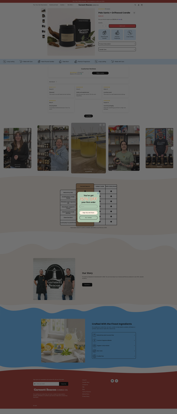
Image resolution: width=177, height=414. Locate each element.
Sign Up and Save (88, 212)
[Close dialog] (98, 193)
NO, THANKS (88, 217)
